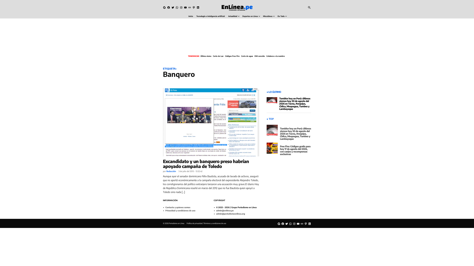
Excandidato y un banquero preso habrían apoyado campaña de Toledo (206, 163)
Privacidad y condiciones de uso (180, 210)
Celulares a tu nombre (275, 56)
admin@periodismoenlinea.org (230, 214)
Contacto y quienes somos (177, 207)
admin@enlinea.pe (225, 210)
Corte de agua (247, 56)
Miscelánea (267, 16)
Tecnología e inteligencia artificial (210, 16)
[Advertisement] (237, 36)
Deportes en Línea (250, 16)
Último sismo (205, 56)
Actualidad (232, 16)
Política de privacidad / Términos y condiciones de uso (206, 223)
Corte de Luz (218, 56)
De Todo (281, 16)
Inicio (190, 16)
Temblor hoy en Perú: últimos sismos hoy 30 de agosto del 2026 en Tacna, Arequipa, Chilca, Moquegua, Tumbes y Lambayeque (294, 103)
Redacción (171, 171)
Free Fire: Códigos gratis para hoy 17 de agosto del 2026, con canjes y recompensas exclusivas (295, 150)
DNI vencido (260, 56)
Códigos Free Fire (232, 56)
